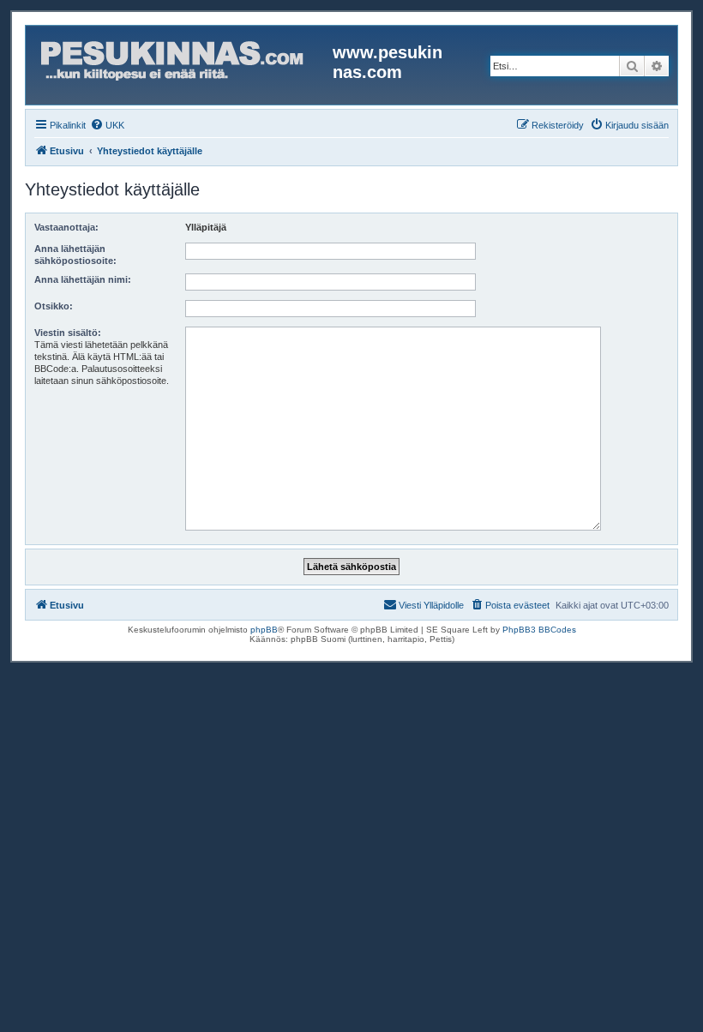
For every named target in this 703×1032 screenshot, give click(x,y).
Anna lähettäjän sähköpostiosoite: (75, 254)
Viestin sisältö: (67, 332)
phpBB (264, 629)
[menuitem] (107, 125)
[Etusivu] (181, 65)
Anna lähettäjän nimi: (82, 279)
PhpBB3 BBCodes (539, 629)
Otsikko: (53, 306)
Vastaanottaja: (66, 227)
